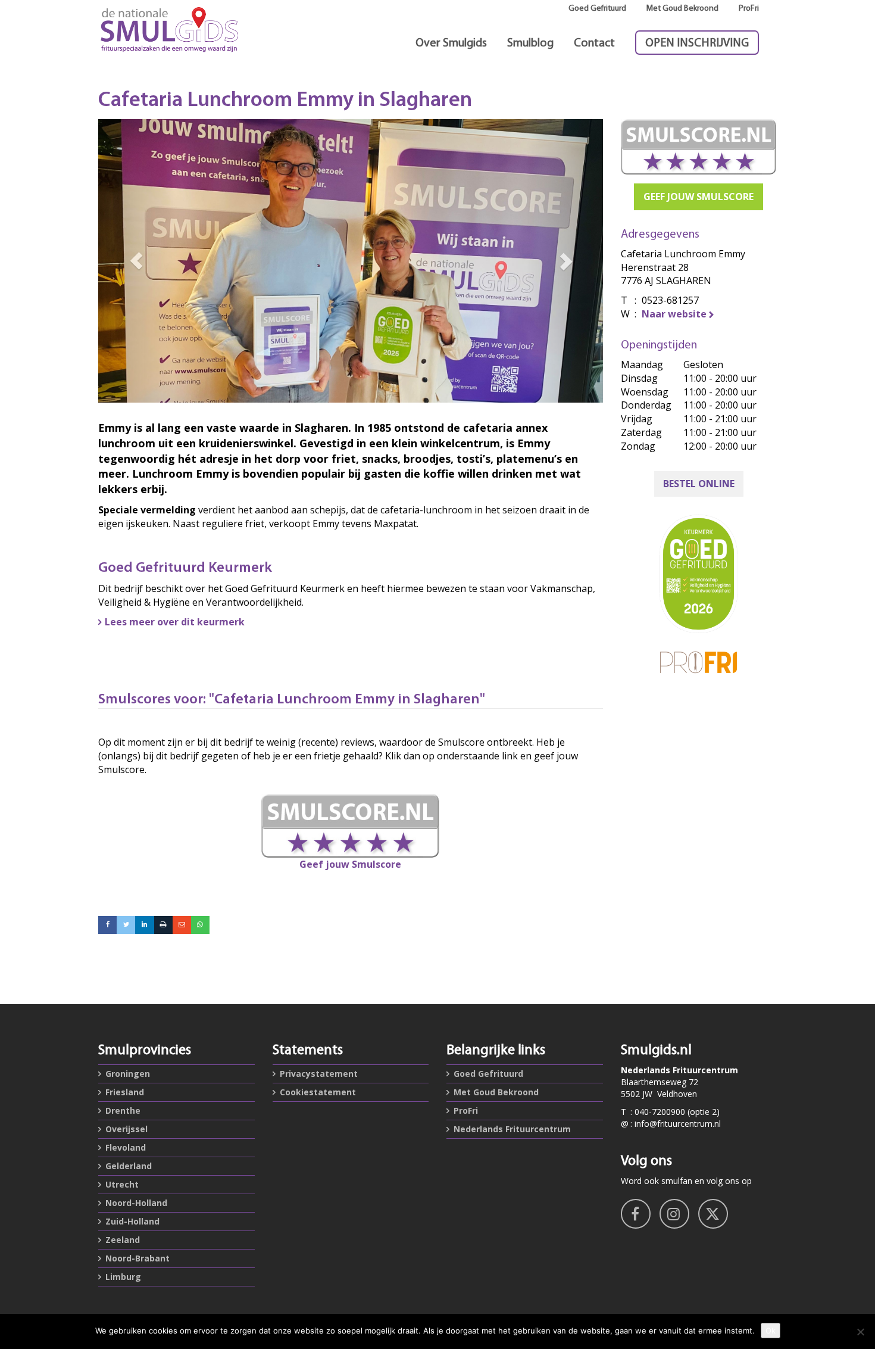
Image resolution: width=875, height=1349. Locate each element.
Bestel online (699, 483)
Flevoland (125, 1147)
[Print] (163, 925)
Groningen (127, 1073)
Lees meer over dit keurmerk (175, 621)
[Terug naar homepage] (176, 30)
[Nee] (860, 1332)
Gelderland (128, 1166)
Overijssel (126, 1129)
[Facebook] (107, 925)
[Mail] (182, 925)
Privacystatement (319, 1073)
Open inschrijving (697, 43)
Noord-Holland (136, 1202)
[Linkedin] (144, 925)
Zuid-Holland (132, 1221)
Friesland (124, 1092)
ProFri (749, 8)
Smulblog (530, 43)
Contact (594, 43)
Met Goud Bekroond (682, 8)
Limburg (123, 1276)
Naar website (674, 313)
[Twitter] (126, 925)
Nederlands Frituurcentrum (512, 1129)
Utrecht (122, 1184)
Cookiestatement (318, 1092)
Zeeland (122, 1239)
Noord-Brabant (137, 1258)
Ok (770, 1330)
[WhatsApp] (200, 925)
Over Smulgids (451, 43)
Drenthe (122, 1110)
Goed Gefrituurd (597, 8)
